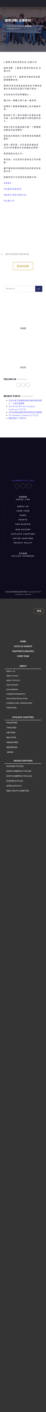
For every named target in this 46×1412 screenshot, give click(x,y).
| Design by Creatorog (23, 594)
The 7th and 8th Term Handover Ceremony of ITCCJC (22, 408)
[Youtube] (23, 385)
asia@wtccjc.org (23, 480)
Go (38, 289)
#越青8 (8, 183)
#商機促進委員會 (13, 189)
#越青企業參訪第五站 (15, 194)
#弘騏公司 (9, 200)
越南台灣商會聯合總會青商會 (17, 254)
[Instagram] (28, 385)
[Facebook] (18, 385)
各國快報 (28, 26)
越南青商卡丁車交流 (17, 418)
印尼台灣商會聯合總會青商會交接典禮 (25, 412)
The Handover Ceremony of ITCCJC (24, 415)
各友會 (23, 367)
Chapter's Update (15, 26)
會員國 (23, 328)
